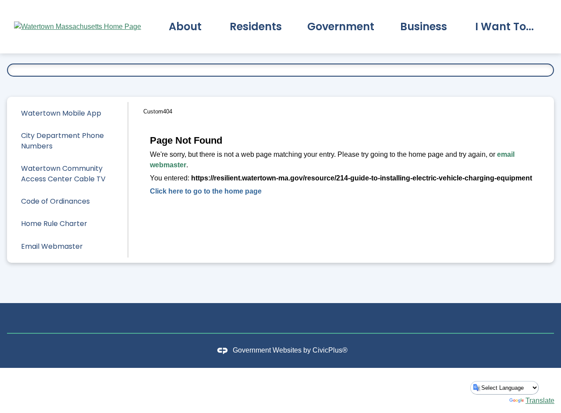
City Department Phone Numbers (62, 141)
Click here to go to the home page (206, 191)
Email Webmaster (52, 246)
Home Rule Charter (54, 224)
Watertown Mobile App (61, 113)
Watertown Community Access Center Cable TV (63, 173)
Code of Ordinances (55, 201)
